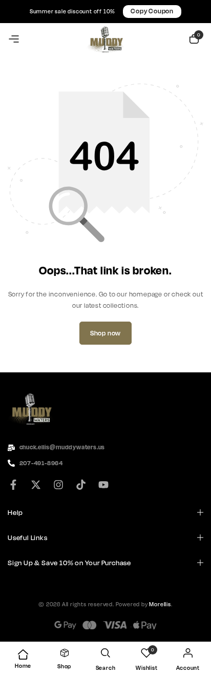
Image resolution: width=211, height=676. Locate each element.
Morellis (160, 604)
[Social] (16, 485)
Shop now (105, 333)
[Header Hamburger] (14, 39)
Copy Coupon (152, 11)
